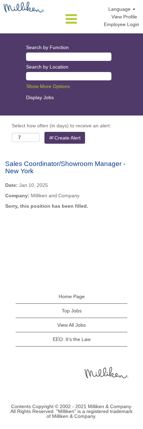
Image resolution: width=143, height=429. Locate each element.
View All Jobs (71, 325)
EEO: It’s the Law (72, 339)
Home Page (72, 296)
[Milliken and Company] (106, 372)
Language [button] (120, 9)
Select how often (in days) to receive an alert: (61, 125)
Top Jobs (72, 310)
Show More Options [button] (48, 86)
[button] (71, 19)
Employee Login (121, 24)
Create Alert (67, 138)
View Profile (124, 16)
